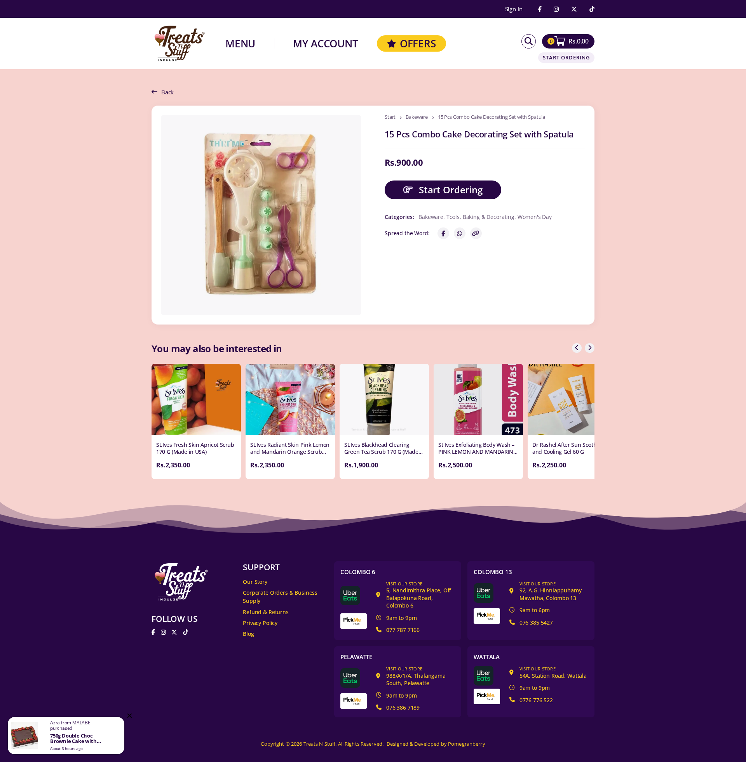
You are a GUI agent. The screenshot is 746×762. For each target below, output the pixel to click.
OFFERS (418, 43)
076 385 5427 (536, 622)
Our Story (255, 581)
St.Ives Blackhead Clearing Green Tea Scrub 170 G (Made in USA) (381, 452)
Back (167, 92)
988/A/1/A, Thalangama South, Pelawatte (416, 676)
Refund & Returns (266, 612)
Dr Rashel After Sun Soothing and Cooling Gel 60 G (568, 448)
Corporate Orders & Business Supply (280, 596)
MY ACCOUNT (325, 43)
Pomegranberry (466, 744)
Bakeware (417, 117)
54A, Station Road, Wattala (553, 672)
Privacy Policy (260, 623)
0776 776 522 (536, 700)
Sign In (514, 9)
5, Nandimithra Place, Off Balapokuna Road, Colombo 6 (418, 595)
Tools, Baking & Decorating (480, 216)
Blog (248, 633)
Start (390, 117)
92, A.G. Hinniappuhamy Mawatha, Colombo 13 (550, 591)
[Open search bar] (528, 41)
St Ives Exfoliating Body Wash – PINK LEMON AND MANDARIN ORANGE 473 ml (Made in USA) (476, 452)
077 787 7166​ (403, 630)
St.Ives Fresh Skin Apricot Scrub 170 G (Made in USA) (195, 448)
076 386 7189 (403, 707)
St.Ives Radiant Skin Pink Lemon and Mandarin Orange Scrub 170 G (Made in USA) (289, 452)
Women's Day (535, 216)
